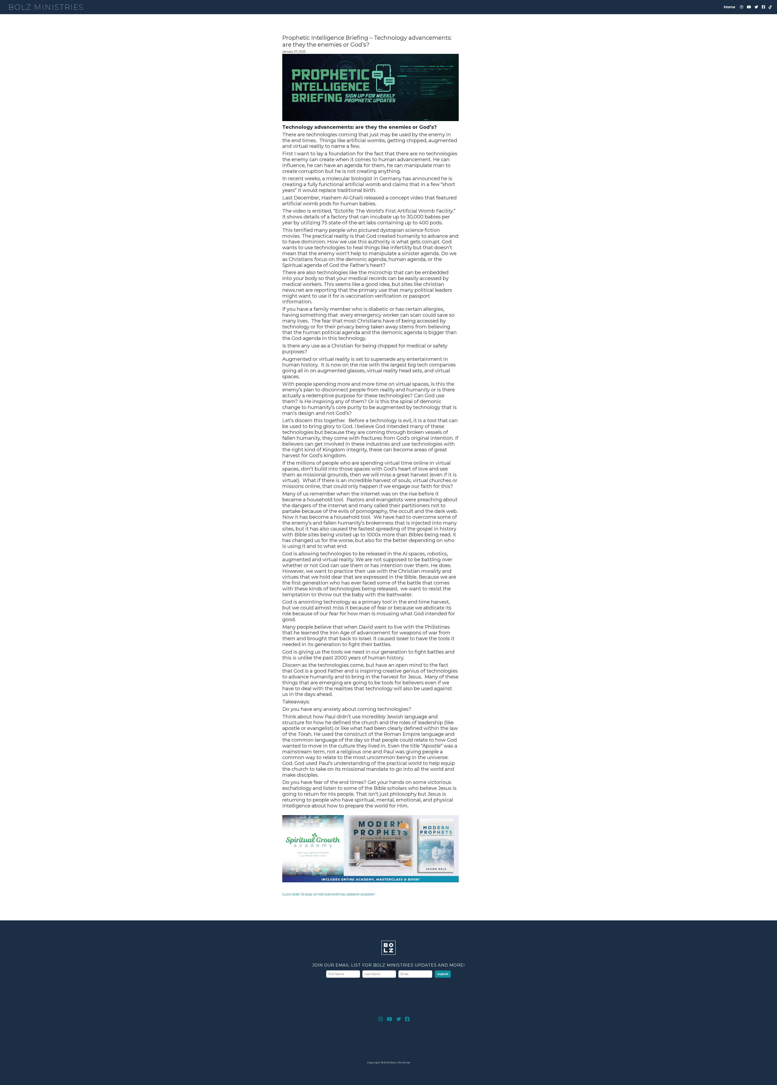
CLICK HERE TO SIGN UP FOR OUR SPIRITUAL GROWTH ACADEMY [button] (328, 894)
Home (729, 7)
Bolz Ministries (46, 7)
